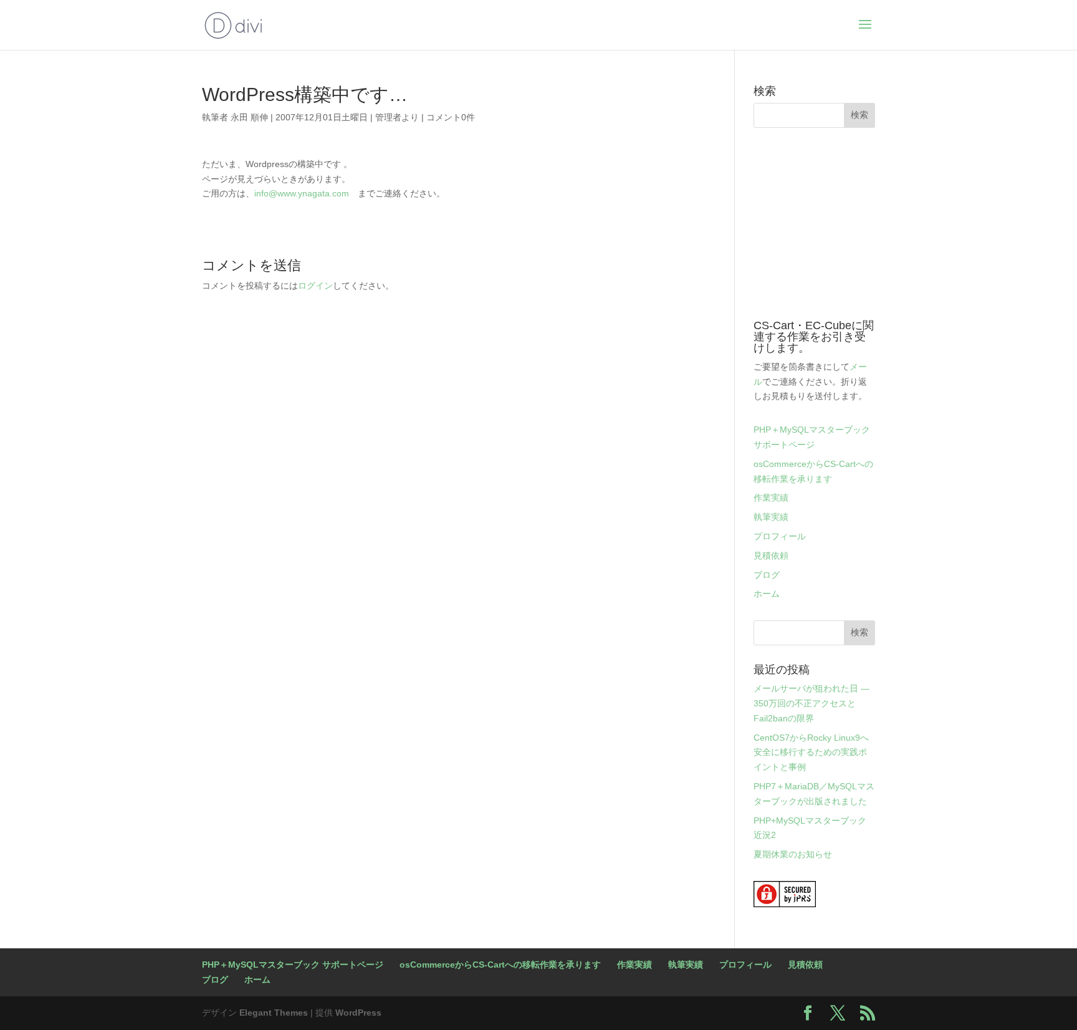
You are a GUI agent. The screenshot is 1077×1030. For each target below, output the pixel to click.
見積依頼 (771, 556)
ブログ (767, 575)
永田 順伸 (249, 117)
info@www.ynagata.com (301, 193)
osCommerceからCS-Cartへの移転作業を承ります (500, 965)
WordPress (358, 1013)
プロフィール (780, 536)
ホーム (767, 594)
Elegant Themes (273, 1013)
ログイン (315, 286)
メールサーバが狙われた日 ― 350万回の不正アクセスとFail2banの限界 (811, 703)
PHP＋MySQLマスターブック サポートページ (292, 965)
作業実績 (771, 498)
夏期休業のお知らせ (793, 854)
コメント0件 (450, 117)
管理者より (397, 117)
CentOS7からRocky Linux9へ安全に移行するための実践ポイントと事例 (811, 752)
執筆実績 (771, 517)
